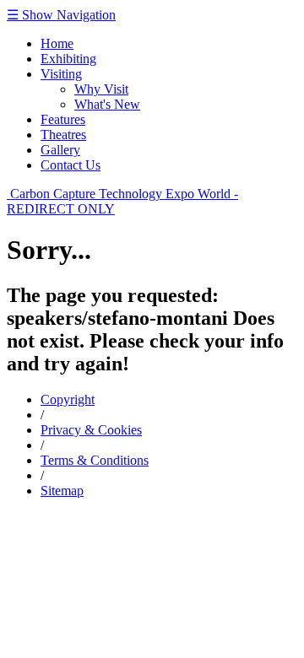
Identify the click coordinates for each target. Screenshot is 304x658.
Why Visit (101, 89)
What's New (107, 104)
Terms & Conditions (95, 460)
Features (63, 119)
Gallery (60, 150)
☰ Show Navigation (61, 15)
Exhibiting (68, 58)
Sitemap (62, 490)
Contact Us (70, 165)
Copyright (68, 399)
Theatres (63, 134)
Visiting (61, 74)
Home (57, 43)
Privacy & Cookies (91, 430)
